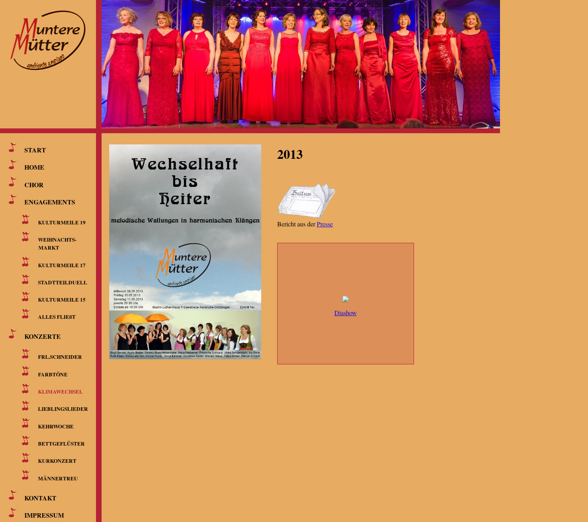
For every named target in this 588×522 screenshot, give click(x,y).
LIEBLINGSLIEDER (63, 409)
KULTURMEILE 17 (62, 265)
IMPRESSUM (44, 515)
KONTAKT (40, 497)
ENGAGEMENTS (49, 201)
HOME (34, 167)
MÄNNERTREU (58, 478)
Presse (325, 224)
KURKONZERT (57, 461)
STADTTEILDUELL (62, 282)
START (35, 149)
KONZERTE (42, 336)
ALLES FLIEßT (57, 317)
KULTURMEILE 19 (62, 222)
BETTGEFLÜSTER (61, 444)
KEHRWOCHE (56, 426)
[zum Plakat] (193, 248)
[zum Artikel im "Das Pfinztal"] (307, 217)
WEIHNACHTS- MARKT (55, 244)
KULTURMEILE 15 (62, 300)
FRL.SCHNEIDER (60, 357)
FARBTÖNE (53, 374)
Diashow (345, 312)
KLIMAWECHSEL (60, 392)
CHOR (34, 184)
